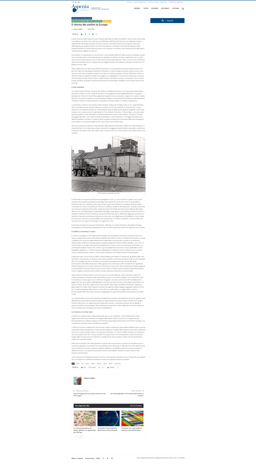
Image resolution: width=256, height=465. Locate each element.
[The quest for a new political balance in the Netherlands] (132, 418)
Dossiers (154, 8)
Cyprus (105, 363)
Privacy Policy (89, 458)
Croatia (93, 363)
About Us (129, 2)
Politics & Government (79, 21)
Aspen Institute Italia (140, 2)
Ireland (87, 363)
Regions (137, 8)
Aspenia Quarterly (153, 2)
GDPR (98, 458)
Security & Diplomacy (95, 21)
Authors (175, 8)
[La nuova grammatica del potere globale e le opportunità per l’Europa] (85, 418)
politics (110, 363)
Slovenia (99, 363)
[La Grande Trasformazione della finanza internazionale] (109, 418)
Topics (145, 8)
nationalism (117, 363)
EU (82, 363)
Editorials (165, 8)
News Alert (163, 2)
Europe (78, 363)
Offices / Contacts (77, 458)
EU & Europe (107, 21)
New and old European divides (81, 18)
